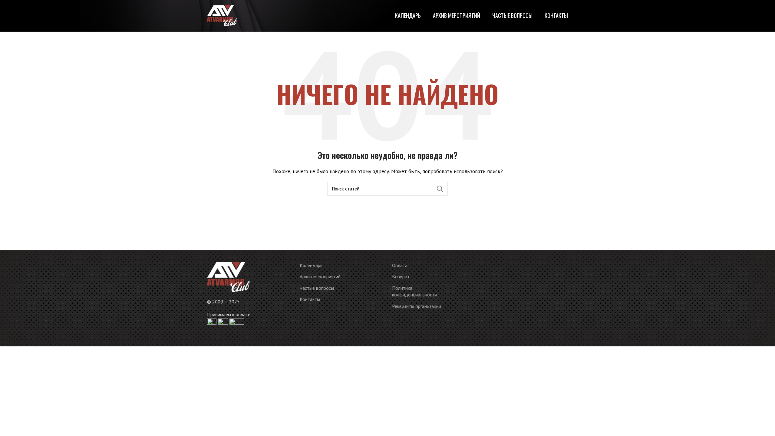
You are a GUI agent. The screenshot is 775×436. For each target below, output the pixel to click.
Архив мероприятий (320, 276)
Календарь (311, 265)
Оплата (399, 265)
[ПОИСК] (439, 189)
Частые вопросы (317, 288)
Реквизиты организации (416, 306)
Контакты (310, 299)
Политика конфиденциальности (414, 291)
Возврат (401, 276)
